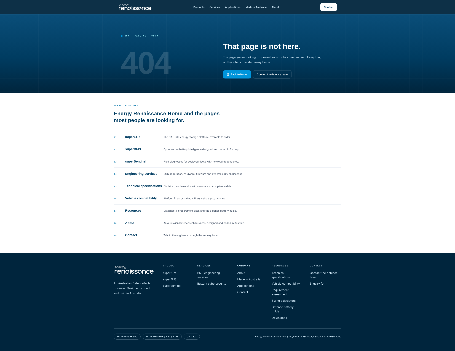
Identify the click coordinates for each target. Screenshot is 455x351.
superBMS (169, 279)
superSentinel (172, 285)
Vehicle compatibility (286, 283)
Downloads (279, 317)
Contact (328, 7)
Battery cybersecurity (211, 283)
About (275, 7)
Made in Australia (256, 7)
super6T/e (169, 273)
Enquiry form (318, 283)
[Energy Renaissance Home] (135, 7)
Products (199, 7)
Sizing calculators (284, 300)
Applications (232, 7)
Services (215, 7)
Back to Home (239, 74)
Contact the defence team (272, 74)
